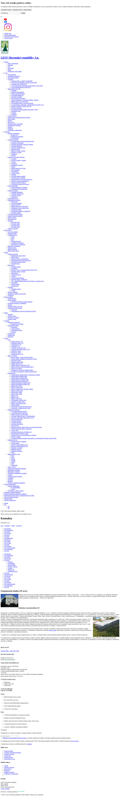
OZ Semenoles (8, 549)
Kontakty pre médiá (13, 317)
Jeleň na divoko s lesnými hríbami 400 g (22, 367)
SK (5, 505)
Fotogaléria (14, 197)
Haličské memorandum (17, 92)
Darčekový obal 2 (16, 352)
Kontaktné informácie (14, 322)
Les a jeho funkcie (13, 232)
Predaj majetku (12, 298)
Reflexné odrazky (16, 449)
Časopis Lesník (12, 319)
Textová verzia (8, 38)
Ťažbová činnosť (12, 249)
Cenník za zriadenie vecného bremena (21, 301)
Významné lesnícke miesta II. (19, 413)
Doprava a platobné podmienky (16, 483)
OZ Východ (7, 543)
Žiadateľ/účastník (16, 241)
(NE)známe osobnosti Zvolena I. (20, 184)
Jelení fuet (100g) (16, 360)
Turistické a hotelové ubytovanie (17, 294)
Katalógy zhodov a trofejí (18, 271)
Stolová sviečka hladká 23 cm (19, 444)
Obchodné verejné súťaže (11, 36)
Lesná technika (15, 328)
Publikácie (14, 154)
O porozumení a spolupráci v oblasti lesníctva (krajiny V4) (27, 105)
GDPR (6, 766)
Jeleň (12, 456)
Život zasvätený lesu (17, 419)
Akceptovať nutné (17, 10)
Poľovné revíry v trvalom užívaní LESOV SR (24, 270)
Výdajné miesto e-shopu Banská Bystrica (22, 141)
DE (9, 508)
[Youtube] (5, 19)
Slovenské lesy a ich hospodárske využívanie (23, 435)
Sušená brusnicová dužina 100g (20, 379)
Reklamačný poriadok (14, 470)
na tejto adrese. (75, 741)
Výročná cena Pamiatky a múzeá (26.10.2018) (24, 82)
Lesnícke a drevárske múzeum (16, 157)
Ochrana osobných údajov (18, 182)
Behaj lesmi (14, 201)
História (10, 120)
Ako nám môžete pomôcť (18, 176)
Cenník (13, 276)
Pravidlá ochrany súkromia (15, 124)
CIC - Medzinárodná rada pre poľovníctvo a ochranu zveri (27, 281)
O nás (5, 73)
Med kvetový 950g (16, 392)
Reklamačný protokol (14, 471)
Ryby (12, 464)
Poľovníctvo (11, 265)
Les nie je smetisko (16, 203)
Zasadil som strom (16, 209)
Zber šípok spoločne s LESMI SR (20, 211)
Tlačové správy (12, 316)
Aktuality (10, 314)
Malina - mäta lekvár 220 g (18, 403)
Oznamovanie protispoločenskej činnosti (19, 117)
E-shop (6, 338)
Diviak (13, 459)
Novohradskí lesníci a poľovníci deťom (22, 103)
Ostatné (13, 155)
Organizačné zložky (13, 78)
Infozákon (10, 336)
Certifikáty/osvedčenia (17, 243)
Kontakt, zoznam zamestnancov (20, 181)
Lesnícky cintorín (16, 195)
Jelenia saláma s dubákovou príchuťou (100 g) (24, 359)
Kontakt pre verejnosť (17, 324)
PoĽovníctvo (7, 769)
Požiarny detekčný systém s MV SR (21, 106)
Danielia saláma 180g (17, 362)
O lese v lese (14, 430)
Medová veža (15, 397)
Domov (6, 62)
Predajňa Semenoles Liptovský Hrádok (22, 144)
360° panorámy (15, 170)
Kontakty (6, 321)
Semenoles (14, 327)
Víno (9, 340)
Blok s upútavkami (13, 63)
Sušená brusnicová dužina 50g (19, 381)
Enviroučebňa (11, 565)
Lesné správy (11, 333)
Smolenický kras (15, 111)
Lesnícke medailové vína (18, 147)
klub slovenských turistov (18, 98)
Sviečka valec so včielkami (18, 441)
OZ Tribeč (7, 532)
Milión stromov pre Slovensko (19, 101)
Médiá (6, 313)
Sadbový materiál (12, 292)
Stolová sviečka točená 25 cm (19, 446)
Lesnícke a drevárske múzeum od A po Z (22, 417)
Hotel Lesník (52, 630)
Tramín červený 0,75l (17, 354)
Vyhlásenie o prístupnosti (15, 130)
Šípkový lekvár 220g (17, 387)
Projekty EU (14, 135)
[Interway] (21, 791)
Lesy (2, 525)
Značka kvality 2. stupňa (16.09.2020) (21, 81)
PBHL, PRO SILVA (13, 251)
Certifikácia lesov (12, 235)
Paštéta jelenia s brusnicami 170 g (20, 365)
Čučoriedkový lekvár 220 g (18, 400)
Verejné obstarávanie (10, 35)
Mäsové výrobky (12, 355)
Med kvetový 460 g (16, 386)
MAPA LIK (11, 570)
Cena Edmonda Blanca (17, 278)
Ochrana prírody (12, 233)
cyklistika (14, 90)
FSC (12, 240)
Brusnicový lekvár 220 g (18, 402)
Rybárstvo (10, 287)
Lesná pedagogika (13, 186)
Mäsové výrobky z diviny (18, 151)
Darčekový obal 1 (16, 351)
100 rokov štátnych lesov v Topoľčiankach (23, 416)
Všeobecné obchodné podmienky (17, 468)
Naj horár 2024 (15, 225)
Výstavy (13, 162)
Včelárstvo (11, 295)
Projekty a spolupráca (14, 133)
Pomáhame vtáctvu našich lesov (20, 208)
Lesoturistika (11, 563)
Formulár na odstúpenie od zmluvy (17, 473)
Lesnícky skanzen (13, 190)
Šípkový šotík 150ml (17, 390)
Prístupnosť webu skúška (15, 71)
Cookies (10, 475)
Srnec (12, 457)
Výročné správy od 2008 (18, 178)
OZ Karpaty (7, 528)
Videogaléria (14, 171)
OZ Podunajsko (8, 530)
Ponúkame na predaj (17, 165)
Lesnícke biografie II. (17, 424)
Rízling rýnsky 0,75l (17, 341)
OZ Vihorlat (7, 546)
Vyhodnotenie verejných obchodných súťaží (23, 311)
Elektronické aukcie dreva (18, 255)
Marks (9, 70)
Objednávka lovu (16, 274)
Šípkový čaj (14, 395)
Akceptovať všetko (6, 10)
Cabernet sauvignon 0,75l (18, 348)
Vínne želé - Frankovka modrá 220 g (21, 406)
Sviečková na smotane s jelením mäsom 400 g (24, 371)
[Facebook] (5, 22)
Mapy (13, 525)
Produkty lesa (11, 373)
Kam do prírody (8, 751)
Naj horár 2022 (15, 222)
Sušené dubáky (15, 405)
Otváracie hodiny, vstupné (18, 160)
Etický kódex (11, 119)
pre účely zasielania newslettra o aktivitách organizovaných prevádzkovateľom (37, 738)
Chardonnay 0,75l (16, 344)
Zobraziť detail (27, 10)
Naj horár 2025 (15, 227)
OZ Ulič (6, 551)
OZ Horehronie (8, 538)
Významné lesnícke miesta (15, 214)
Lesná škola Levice (13, 198)
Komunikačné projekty (14, 200)
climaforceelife (8, 498)
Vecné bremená (12, 300)
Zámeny (10, 305)
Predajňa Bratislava (16, 146)
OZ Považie (7, 533)
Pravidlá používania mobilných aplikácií (15, 494)
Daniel (13, 462)
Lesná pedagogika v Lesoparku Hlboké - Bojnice (25, 100)
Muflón (13, 460)
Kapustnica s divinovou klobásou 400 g (22, 370)
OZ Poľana (7, 540)
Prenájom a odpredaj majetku (12, 492)
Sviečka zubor (15, 443)
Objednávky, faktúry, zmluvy (16, 491)
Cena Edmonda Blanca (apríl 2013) (21, 87)
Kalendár (10, 65)
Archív (13, 489)
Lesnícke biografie (16, 422)
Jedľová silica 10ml (16, 394)
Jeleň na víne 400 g (16, 368)
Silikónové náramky (16, 451)
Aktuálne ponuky (16, 267)
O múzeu (13, 159)
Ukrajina (13, 112)
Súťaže (13, 166)
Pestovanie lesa (12, 247)
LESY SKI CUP (16, 205)
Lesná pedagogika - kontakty (19, 187)
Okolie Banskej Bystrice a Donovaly (21, 429)
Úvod (12, 236)
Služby (6, 252)
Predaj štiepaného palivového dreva (21, 260)
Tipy (9, 66)
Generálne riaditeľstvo (14, 76)
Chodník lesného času (17, 193)
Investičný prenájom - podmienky (17, 303)
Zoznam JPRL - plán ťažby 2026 (10, 651)
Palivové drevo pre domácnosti (19, 259)
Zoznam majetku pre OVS (15, 306)
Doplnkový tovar (12, 440)
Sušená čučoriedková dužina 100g (20, 382)
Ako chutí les (15, 425)
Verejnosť (7, 132)
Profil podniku (12, 74)
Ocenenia (10, 79)
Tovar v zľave (12, 467)
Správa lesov (7, 230)
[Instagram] (8, 30)
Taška (12, 452)
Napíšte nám (7, 33)
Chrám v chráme (15, 437)
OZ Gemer (7, 541)
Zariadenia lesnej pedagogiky (19, 189)
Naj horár (10, 220)
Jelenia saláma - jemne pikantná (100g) (22, 357)
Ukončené (14, 309)
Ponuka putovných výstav (18, 168)
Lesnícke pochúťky (13, 139)
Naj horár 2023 (15, 224)
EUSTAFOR (15, 138)
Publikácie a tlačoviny (14, 410)
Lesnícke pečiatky (16, 421)
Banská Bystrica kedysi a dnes (19, 433)
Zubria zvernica (12, 217)
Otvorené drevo (12, 219)
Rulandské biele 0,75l (17, 343)
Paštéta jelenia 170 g (17, 363)
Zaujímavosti (14, 286)
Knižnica (13, 174)
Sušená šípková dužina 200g (19, 378)
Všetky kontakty (5, 788)
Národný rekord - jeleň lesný (19, 279)
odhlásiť (29, 744)
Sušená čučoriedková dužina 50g (20, 384)
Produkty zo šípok (16, 152)
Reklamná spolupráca (17, 136)
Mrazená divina (15, 149)
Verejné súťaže (15, 284)
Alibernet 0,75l (15, 346)
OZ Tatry (6, 536)
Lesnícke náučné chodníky (15, 216)
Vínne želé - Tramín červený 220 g (21, 408)
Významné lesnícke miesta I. (19, 411)
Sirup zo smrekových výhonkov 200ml (22, 389)
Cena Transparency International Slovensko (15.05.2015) (27, 85)
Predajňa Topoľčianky (17, 143)
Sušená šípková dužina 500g (19, 376)
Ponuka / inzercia (12, 566)
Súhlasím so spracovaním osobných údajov (15, 738)
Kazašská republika (16, 97)
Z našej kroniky (15, 173)
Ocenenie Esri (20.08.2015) (19, 84)
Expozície (14, 163)
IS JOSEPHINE (15, 487)
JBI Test (13, 332)
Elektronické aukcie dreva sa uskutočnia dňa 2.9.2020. (19, 495)
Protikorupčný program (14, 125)
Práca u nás (11, 122)
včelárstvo (14, 114)
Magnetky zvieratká (16, 448)
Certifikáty (11, 478)
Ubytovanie (7, 755)
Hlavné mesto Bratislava (18, 93)
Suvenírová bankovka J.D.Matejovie (21, 432)
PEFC (13, 238)
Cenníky (10, 568)
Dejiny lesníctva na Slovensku (19, 414)
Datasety (10, 127)
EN (9, 506)
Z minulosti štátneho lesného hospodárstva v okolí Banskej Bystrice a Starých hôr (33, 438)
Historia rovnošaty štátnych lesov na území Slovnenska (26, 427)
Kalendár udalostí (16, 213)
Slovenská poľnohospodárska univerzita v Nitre (24, 109)
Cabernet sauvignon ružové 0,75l (20, 349)
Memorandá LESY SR (14, 89)
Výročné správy (12, 116)
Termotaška (14, 465)
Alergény (10, 479)
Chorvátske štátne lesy (17, 95)
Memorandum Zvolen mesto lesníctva (21, 179)
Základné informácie (17, 192)
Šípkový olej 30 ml (16, 398)
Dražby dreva (15, 257)
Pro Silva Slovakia (16, 108)
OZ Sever (19, 525)
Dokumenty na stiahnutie (18, 244)
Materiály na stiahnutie (14, 246)
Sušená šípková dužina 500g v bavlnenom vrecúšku (25, 375)
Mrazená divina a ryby (14, 454)
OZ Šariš (6, 544)
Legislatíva (14, 268)
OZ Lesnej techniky (9, 548)
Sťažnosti (10, 128)
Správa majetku (8, 297)
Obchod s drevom (13, 228)
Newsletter (11, 68)
